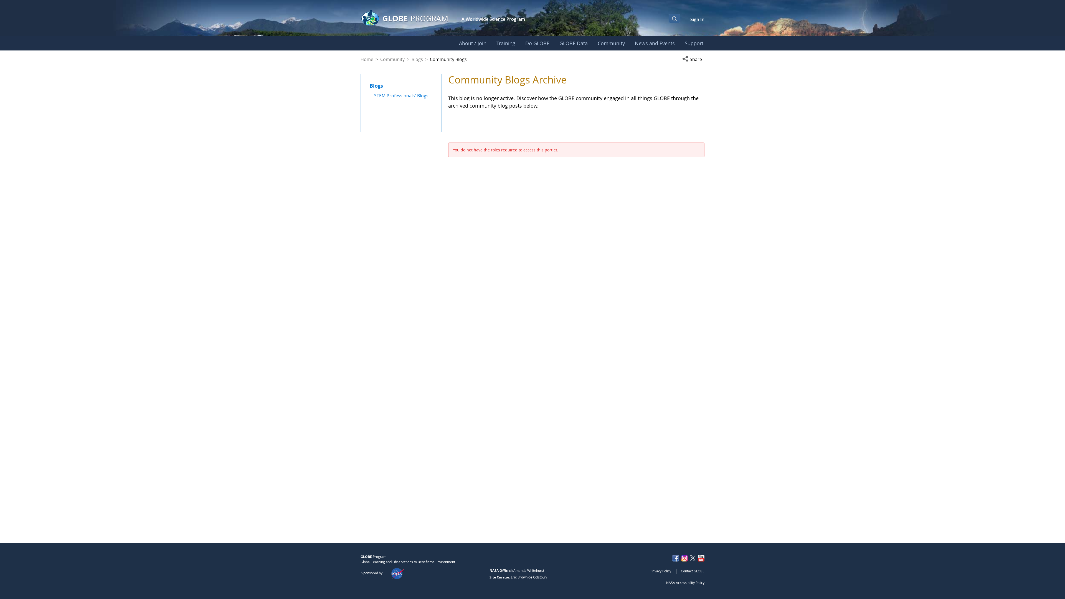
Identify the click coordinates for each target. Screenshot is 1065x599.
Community (392, 59)
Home (367, 59)
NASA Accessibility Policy (685, 582)
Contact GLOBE (692, 571)
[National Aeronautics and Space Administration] (397, 573)
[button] (693, 59)
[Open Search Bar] (674, 18)
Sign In (697, 19)
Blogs (417, 59)
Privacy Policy (660, 571)
